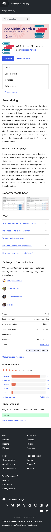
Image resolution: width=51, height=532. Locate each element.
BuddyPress (8, 489)
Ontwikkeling (10, 86)
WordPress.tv (9, 468)
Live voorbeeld (23, 58)
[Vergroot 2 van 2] (45, 200)
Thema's (30, 440)
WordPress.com (10, 476)
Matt (5, 480)
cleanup (29, 350)
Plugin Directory (8, 11)
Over (4, 435)
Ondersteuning (11, 92)
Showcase (31, 435)
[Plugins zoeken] (27, 19)
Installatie (9, 80)
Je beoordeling (8, 397)
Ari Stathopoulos (14, 297)
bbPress (7, 484)
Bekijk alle (44, 397)
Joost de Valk (13, 288)
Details (8, 67)
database (37, 350)
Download (8, 58)
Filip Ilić (10, 305)
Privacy (5, 448)
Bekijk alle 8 (44, 345)
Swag (30, 468)
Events (30, 460)
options (45, 350)
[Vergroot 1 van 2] (21, 200)
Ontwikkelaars (8, 464)
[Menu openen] (47, 3)
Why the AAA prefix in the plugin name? (19, 223)
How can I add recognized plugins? (17, 253)
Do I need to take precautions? (16, 231)
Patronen (31, 448)
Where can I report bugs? (13, 238)
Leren (4, 456)
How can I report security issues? (17, 246)
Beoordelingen (11, 74)
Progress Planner (28, 50)
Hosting (5, 444)
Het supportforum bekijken (14, 421)
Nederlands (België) (16, 499)
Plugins (30, 444)
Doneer (31, 464)
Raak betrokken (34, 456)
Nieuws (5, 440)
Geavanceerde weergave (13, 357)
